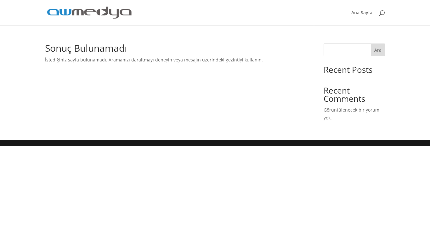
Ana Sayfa (361, 12)
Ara (378, 50)
